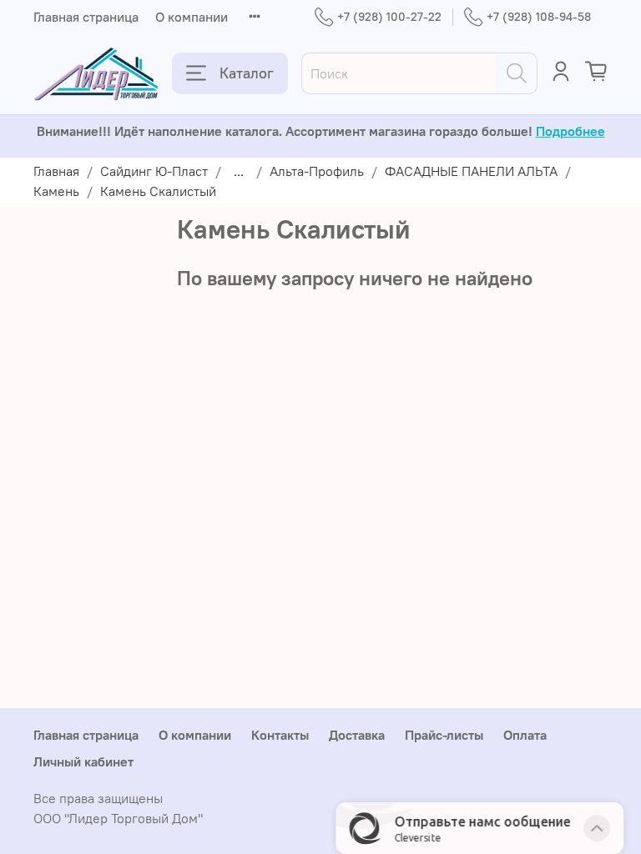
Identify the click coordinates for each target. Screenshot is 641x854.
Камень (56, 191)
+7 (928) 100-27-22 (389, 16)
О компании (191, 16)
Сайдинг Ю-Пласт (154, 171)
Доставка (357, 734)
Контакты (280, 734)
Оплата (525, 734)
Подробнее (570, 131)
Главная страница (86, 16)
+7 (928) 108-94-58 (539, 16)
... (239, 170)
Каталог (247, 73)
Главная (56, 171)
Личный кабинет (83, 761)
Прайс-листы (444, 734)
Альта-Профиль (317, 171)
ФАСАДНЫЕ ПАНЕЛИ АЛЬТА (471, 171)
